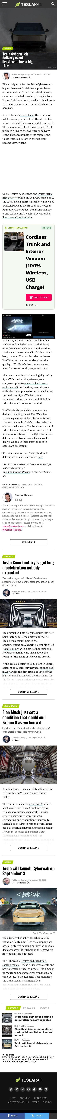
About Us (25, 1098)
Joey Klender (20, 883)
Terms (35, 1102)
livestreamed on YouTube (17, 217)
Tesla (39, 485)
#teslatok (24, 1059)
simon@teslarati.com (13, 526)
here (40, 457)
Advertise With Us (18, 1102)
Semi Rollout (11, 648)
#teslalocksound (39, 1059)
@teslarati (8, 1054)
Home (13, 1098)
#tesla (15, 1059)
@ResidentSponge (11, 529)
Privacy (47, 1102)
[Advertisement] (28, 170)
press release (26, 115)
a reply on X (36, 804)
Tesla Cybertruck (14, 487)
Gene (17, 593)
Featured (28, 485)
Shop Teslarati (18, 227)
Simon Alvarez (21, 77)
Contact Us (40, 1098)
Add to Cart (41, 297)
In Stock (46, 228)
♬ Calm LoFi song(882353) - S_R (19, 1061)
